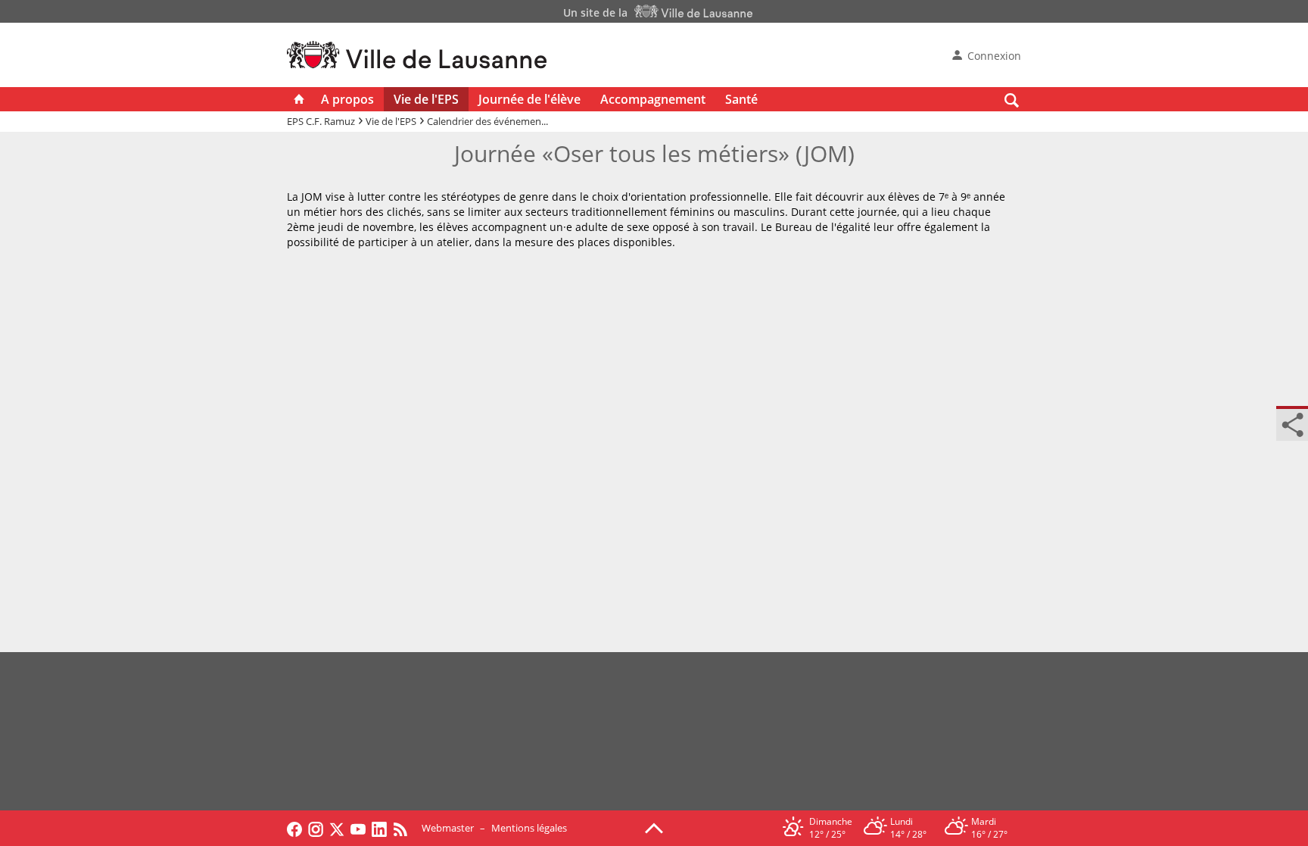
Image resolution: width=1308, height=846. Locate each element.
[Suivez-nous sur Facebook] (294, 828)
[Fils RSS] (404, 828)
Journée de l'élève (529, 99)
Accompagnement (652, 99)
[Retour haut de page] (654, 827)
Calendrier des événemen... (487, 121)
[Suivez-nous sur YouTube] (358, 828)
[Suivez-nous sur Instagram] (315, 828)
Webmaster (448, 828)
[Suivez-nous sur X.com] (336, 828)
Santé (741, 99)
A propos (347, 99)
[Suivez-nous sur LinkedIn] (379, 828)
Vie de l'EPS (426, 99)
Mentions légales (529, 828)
